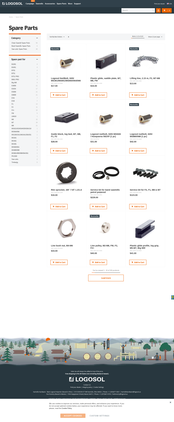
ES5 (13, 98)
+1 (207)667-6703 (105, 394)
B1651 (14, 67)
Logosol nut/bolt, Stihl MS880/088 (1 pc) (141, 135)
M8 (13, 125)
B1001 (14, 64)
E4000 (14, 86)
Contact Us (87, 385)
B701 (13, 70)
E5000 (14, 92)
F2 (12, 107)
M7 (13, 122)
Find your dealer (159, 4)
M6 (13, 119)
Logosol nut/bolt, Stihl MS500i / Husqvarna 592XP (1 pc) (105, 135)
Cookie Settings (99, 387)
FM (13, 113)
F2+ (13, 110)
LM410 (14, 116)
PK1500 (14, 156)
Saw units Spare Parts (19, 49)
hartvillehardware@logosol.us (131, 392)
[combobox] (138, 10)
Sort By (52, 37)
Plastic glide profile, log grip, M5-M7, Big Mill (144, 246)
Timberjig (15, 162)
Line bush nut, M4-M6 (62, 245)
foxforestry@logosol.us (120, 394)
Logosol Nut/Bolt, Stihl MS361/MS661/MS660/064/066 (66, 79)
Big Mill (14, 82)
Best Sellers (59, 37)
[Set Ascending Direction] (68, 37)
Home (11, 17)
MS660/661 (15, 147)
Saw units (15, 159)
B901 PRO (15, 79)
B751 (13, 73)
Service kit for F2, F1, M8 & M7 (145, 190)
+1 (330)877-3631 (114, 392)
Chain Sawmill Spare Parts (21, 43)
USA (170, 4)
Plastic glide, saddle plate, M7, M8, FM (105, 79)
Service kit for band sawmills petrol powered (105, 191)
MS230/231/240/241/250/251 (21, 135)
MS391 (14, 144)
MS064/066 (15, 132)
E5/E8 (14, 89)
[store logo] (12, 3)
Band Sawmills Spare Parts (21, 46)
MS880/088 (15, 150)
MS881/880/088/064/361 (20, 153)
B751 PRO (15, 76)
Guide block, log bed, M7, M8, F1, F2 (66, 135)
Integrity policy (87, 387)
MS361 (14, 141)
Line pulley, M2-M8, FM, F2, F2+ (104, 246)
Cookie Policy (67, 408)
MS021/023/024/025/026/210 (21, 128)
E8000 (14, 95)
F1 (12, 104)
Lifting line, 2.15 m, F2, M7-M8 (145, 78)
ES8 (13, 101)
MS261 (14, 138)
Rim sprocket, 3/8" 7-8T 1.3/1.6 (66, 190)
